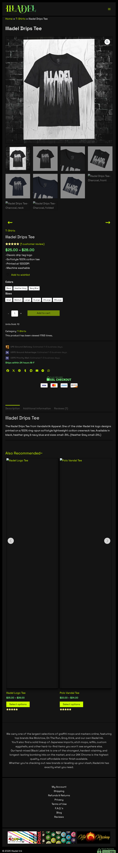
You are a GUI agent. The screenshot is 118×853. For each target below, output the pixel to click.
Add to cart (43, 313)
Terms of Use (59, 804)
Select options (18, 704)
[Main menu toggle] (109, 9)
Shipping (59, 791)
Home (9, 18)
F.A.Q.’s (59, 808)
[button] (107, 42)
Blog (59, 812)
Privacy (59, 799)
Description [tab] (12, 408)
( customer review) (32, 244)
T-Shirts (21, 18)
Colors (9, 282)
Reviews (59, 816)
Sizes (8, 293)
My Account (59, 786)
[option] (8, 288)
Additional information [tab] (37, 408)
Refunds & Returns (59, 795)
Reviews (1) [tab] (61, 408)
